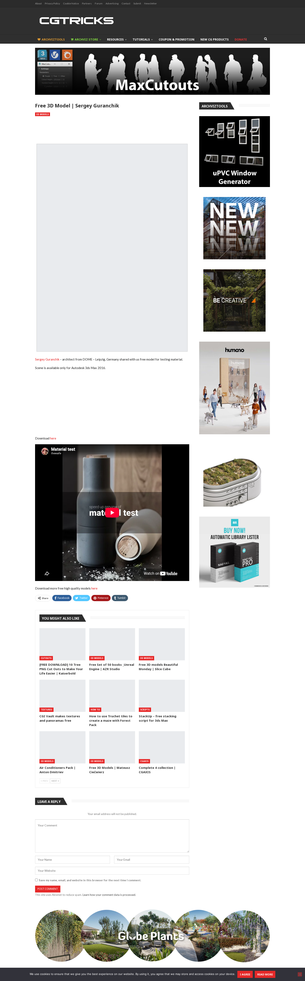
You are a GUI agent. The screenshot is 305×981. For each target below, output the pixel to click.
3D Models (42, 114)
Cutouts (46, 658)
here (53, 438)
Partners (87, 3)
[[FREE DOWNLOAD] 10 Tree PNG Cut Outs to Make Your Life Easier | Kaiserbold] (62, 644)
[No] (300, 974)
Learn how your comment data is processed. (109, 894)
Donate (241, 39)
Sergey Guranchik (47, 359)
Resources (115, 39)
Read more (265, 974)
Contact (126, 3)
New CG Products (214, 39)
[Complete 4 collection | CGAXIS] (162, 747)
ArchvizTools (53, 39)
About (38, 3)
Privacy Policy (52, 3)
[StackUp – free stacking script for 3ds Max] (162, 696)
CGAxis (144, 761)
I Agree (245, 974)
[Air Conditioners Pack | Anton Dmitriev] (62, 747)
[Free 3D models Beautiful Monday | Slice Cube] (162, 644)
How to (95, 709)
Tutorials (141, 39)
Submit (137, 3)
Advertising (112, 3)
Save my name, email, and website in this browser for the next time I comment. (90, 880)
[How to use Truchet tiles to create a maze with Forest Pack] (112, 696)
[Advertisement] (112, 130)
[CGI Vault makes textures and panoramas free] (62, 696)
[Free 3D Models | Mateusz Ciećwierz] (112, 747)
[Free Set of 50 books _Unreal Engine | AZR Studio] (112, 644)
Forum (98, 3)
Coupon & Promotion (176, 39)
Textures (46, 709)
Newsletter (150, 3)
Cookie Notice (71, 3)
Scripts (145, 709)
